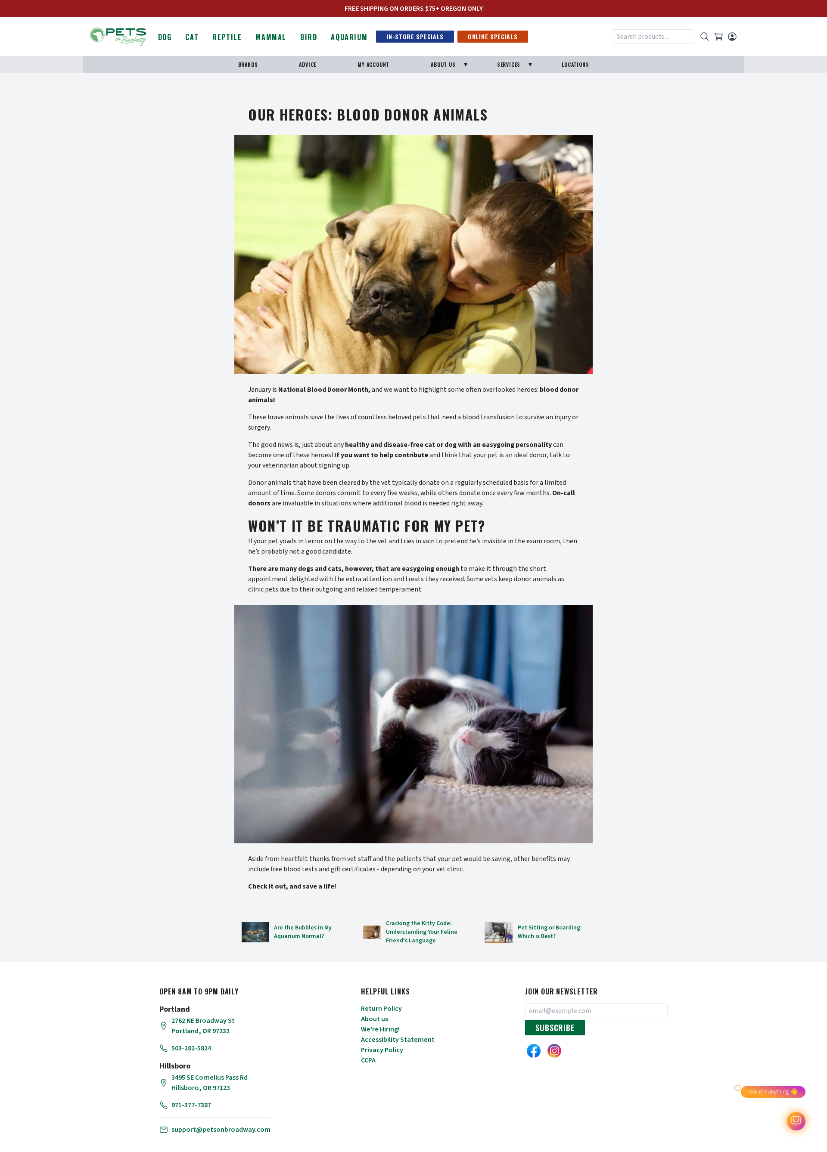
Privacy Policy (382, 1050)
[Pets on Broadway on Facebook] (533, 1050)
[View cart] (718, 36)
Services (508, 64)
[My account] (732, 36)
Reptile (227, 37)
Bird (308, 37)
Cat (192, 37)
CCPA (368, 1060)
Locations (575, 64)
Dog (165, 37)
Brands (248, 64)
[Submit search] (705, 36)
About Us (443, 64)
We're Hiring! (380, 1029)
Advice (307, 64)
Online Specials (493, 36)
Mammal (270, 37)
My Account (373, 64)
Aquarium (349, 37)
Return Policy (381, 1008)
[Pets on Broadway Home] (118, 36)
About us (374, 1019)
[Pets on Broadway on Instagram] (554, 1050)
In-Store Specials (415, 36)
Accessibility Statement (398, 1039)
